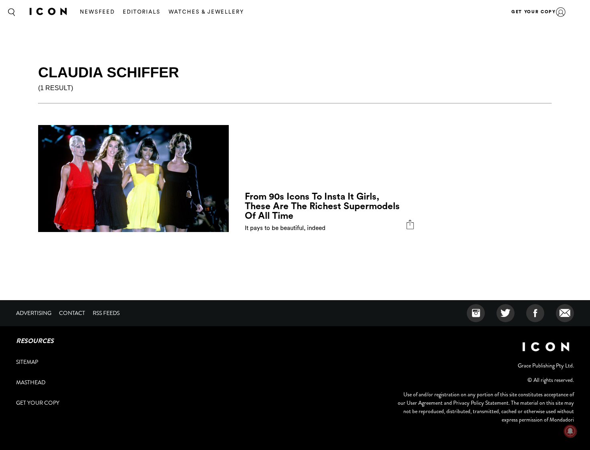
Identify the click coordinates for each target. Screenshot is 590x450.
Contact (72, 313)
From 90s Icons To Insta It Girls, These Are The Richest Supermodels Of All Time (322, 206)
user (561, 12)
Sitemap (27, 362)
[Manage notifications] (570, 431)
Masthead (30, 382)
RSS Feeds (106, 313)
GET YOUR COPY (533, 12)
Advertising (33, 313)
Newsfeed (97, 11)
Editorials (142, 11)
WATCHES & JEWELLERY (206, 11)
